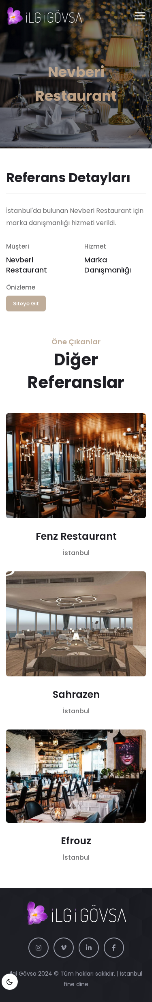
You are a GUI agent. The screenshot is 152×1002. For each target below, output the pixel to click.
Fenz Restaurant (76, 536)
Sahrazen (76, 694)
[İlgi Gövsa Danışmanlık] (44, 16)
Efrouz (76, 841)
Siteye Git (26, 303)
